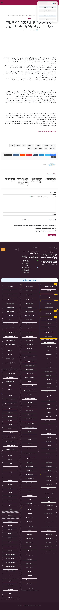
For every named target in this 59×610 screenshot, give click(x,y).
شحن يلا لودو (29, 394)
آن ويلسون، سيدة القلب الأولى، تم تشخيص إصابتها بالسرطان (10, 179)
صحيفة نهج (49, 383)
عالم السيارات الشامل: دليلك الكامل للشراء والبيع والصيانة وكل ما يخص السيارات (25, 270)
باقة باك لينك (48, 303)
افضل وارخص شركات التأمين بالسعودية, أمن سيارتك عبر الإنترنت (30, 252)
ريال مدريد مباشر (29, 526)
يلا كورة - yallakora (10, 441)
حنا (29, 435)
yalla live (10, 389)
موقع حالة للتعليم (48, 538)
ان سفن (48, 350)
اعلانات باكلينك (29, 503)
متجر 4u (29, 353)
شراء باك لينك (48, 476)
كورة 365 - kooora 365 (10, 445)
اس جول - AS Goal (10, 449)
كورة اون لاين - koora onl (10, 437)
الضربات (37, 145)
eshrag (34, 30)
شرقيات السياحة (49, 462)
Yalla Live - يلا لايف (10, 433)
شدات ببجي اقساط (29, 286)
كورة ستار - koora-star (10, 400)
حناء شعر (29, 431)
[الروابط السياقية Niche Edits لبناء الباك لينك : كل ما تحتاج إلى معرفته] (34, 262)
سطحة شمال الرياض (10, 303)
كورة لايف (10, 463)
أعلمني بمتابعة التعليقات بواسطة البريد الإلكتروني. (45, 228)
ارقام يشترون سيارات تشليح (10, 336)
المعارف (49, 425)
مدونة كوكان (49, 379)
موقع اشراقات (49, 328)
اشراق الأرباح (48, 470)
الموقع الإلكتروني (25, 219)
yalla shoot (29, 513)
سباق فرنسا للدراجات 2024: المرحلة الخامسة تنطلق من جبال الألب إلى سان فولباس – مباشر (36, 180)
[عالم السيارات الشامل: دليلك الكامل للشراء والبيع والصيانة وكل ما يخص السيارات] (34, 269)
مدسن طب (49, 518)
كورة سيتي (10, 354)
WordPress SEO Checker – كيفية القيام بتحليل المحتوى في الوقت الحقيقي (30, 257)
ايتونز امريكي (29, 307)
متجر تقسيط (29, 332)
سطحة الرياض (10, 286)
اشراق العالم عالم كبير (49, 505)
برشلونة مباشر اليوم (10, 377)
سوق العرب (29, 462)
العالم (30, 18)
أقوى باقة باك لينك (29, 474)
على (35, 148)
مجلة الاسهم (48, 367)
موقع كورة (10, 515)
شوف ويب (49, 363)
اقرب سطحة (10, 315)
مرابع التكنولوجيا (49, 354)
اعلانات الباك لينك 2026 (48, 513)
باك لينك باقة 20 (29, 466)
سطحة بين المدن (10, 295)
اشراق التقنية (48, 346)
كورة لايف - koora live (10, 554)
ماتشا (29, 439)
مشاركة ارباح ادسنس (49, 291)
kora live (10, 459)
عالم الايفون (48, 375)
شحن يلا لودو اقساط (29, 315)
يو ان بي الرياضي (49, 534)
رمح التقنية (49, 433)
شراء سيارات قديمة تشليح (10, 344)
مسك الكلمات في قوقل (49, 342)
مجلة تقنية (49, 530)
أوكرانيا (52, 145)
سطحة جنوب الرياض (10, 311)
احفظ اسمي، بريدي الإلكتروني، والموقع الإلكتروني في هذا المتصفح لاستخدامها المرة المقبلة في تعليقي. (34, 225)
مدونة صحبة (48, 458)
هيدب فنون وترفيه (49, 547)
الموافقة (30, 145)
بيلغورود (52, 148)
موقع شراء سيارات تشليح (10, 332)
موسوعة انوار (49, 466)
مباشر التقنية (48, 454)
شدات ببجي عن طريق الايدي (29, 357)
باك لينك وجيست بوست (48, 522)
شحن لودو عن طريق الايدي (29, 398)
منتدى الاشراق (49, 509)
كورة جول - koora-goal (10, 404)
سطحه (10, 291)
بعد (11, 145)
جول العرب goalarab (10, 359)
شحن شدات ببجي (29, 386)
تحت (46, 148)
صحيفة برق (49, 324)
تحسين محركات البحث (49, 307)
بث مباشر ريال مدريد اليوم (10, 363)
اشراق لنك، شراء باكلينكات (49, 493)
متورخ (49, 400)
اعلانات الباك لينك (49, 497)
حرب (40, 148)
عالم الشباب (49, 297)
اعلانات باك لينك (30, 495)
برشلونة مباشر (29, 522)
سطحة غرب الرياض (10, 307)
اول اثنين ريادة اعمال (49, 286)
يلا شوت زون (10, 589)
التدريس (48, 501)
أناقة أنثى (49, 396)
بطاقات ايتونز (29, 406)
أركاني (49, 450)
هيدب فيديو (48, 429)
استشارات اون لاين (48, 421)
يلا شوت (29, 509)
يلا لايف (10, 367)
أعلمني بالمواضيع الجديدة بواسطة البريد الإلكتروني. (44, 231)
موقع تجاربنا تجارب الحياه (29, 483)
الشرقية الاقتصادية (49, 371)
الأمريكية (45, 145)
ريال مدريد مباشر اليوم (10, 373)
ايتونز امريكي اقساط (29, 373)
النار (24, 145)
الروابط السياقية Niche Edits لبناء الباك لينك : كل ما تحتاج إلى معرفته (25, 262)
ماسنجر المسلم (49, 313)
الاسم (54, 214)
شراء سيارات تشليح (10, 328)
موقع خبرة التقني (48, 392)
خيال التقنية (49, 359)
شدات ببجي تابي (29, 299)
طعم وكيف (48, 441)
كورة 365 (10, 350)
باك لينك (29, 499)
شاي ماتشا (29, 444)
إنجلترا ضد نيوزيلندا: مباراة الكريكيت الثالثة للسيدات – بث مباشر (50, 179)
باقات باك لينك (49, 489)
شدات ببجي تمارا (29, 291)
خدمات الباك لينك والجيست (29, 454)
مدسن (48, 404)
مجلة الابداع (48, 412)
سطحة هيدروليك (10, 299)
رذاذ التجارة (49, 437)
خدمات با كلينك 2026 (29, 478)
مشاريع (29, 491)
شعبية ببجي (29, 402)
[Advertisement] (29, 9)
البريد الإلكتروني (52, 219)
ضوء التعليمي (49, 319)
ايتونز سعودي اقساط (29, 311)
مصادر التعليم (49, 526)
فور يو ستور (29, 348)
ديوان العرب (29, 487)
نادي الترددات (48, 416)
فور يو (29, 382)
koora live (10, 416)
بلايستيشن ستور (29, 410)
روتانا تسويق (48, 408)
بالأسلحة (18, 145)
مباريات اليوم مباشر (29, 518)
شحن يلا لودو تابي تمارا (29, 365)
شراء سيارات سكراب (10, 324)
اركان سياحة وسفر (48, 336)
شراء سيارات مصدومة (10, 340)
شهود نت (49, 445)
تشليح (10, 319)
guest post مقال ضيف (29, 458)
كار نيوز (48, 388)
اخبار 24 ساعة (48, 542)
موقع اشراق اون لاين (49, 332)
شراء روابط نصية (49, 485)
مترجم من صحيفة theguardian (47, 131)
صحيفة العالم (49, 551)
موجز (29, 148)
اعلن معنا (20, 605)
